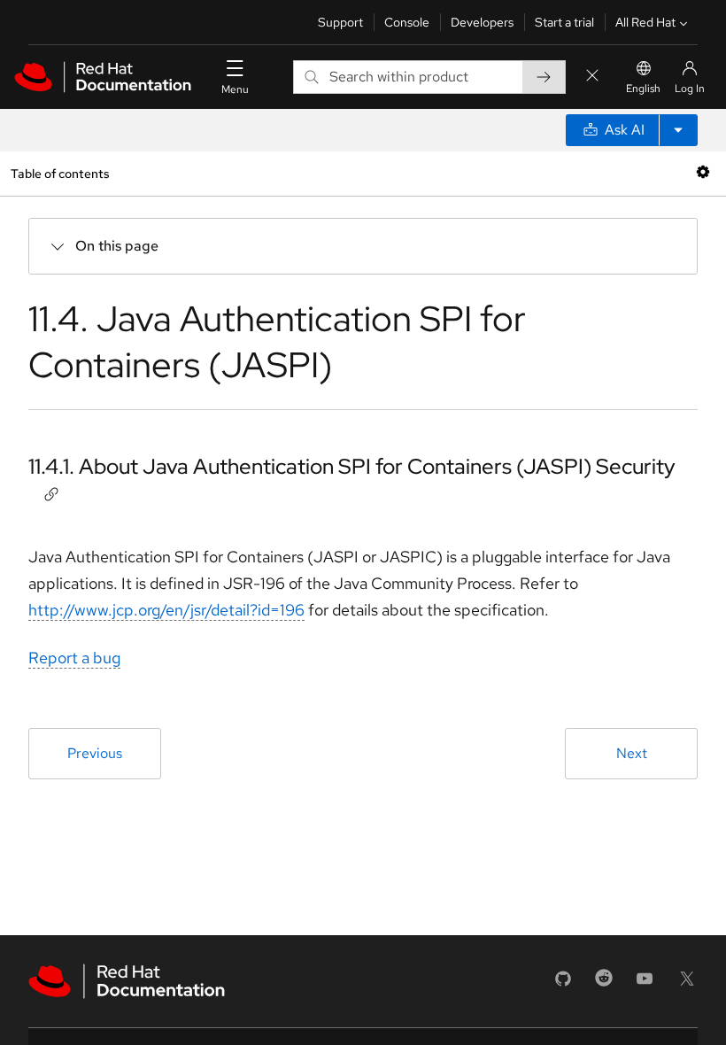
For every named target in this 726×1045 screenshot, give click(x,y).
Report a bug (74, 657)
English (643, 88)
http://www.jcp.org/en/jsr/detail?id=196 (166, 610)
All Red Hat (645, 22)
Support (340, 22)
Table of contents (60, 173)
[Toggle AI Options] (678, 130)
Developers (482, 22)
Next (631, 753)
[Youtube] (644, 984)
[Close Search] (592, 76)
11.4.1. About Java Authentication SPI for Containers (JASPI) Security (352, 466)
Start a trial (564, 22)
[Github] (563, 984)
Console (406, 22)
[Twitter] (687, 984)
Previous (94, 753)
